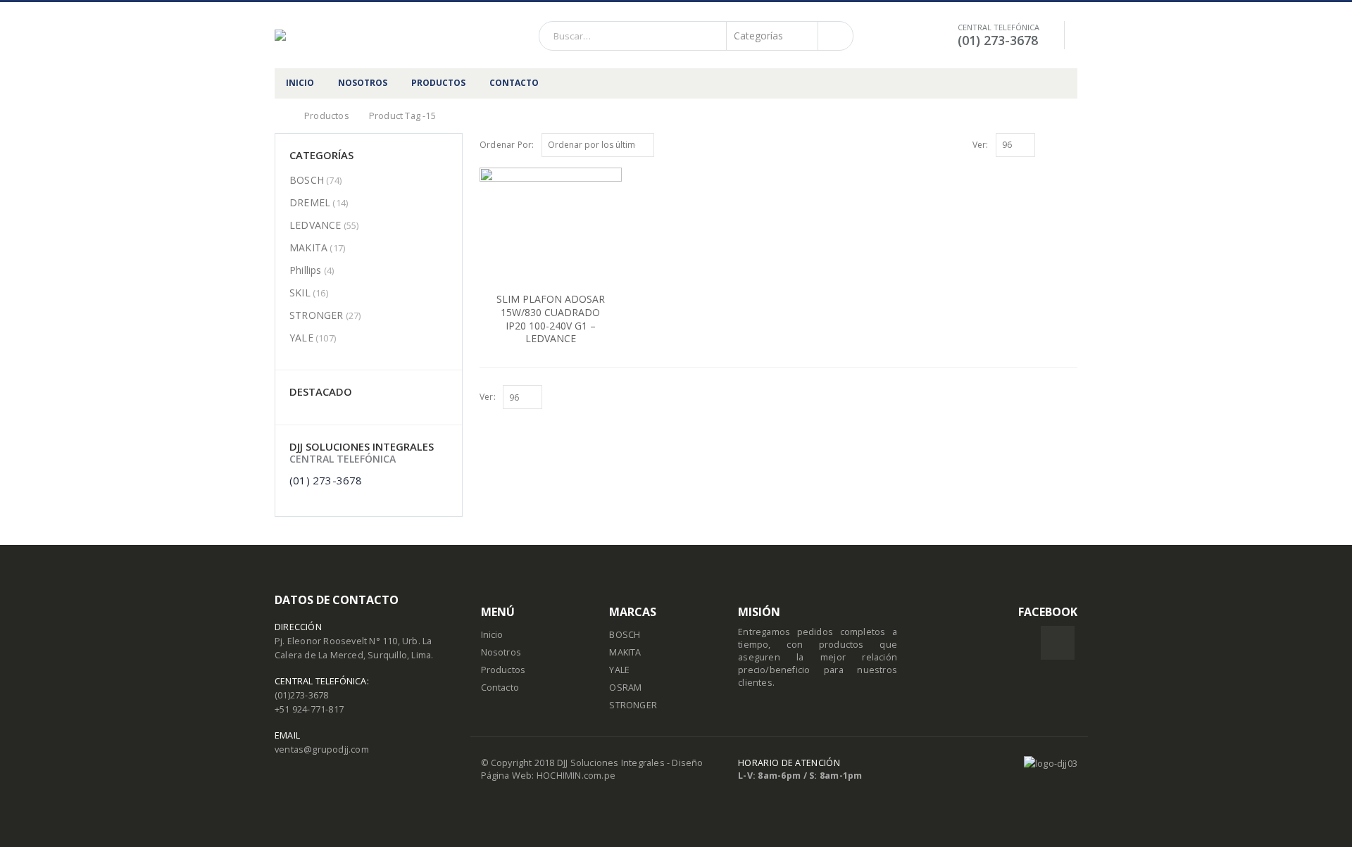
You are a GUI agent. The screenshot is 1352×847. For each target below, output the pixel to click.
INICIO (300, 83)
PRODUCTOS (438, 83)
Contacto (500, 688)
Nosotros (501, 652)
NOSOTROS (362, 83)
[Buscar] (834, 36)
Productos (503, 670)
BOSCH (306, 180)
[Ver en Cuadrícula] (1055, 144)
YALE (301, 337)
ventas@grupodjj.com (322, 749)
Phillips (305, 270)
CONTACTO (514, 83)
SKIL (300, 292)
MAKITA (308, 247)
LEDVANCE (315, 225)
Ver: (980, 145)
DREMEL (309, 202)
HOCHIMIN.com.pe (576, 776)
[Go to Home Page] (279, 116)
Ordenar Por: (507, 145)
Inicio (492, 635)
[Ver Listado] (1071, 144)
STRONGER (316, 315)
